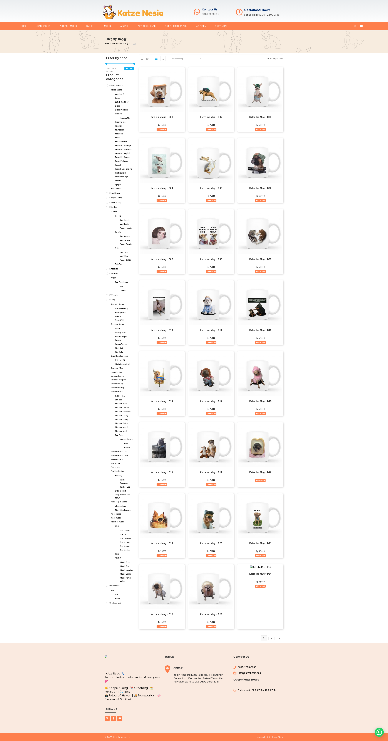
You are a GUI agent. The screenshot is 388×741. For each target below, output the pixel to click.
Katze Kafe (113, 269)
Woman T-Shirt (125, 260)
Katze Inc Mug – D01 (162, 117)
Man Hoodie (124, 224)
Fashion (114, 211)
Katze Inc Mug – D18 (260, 472)
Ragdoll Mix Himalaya (123, 169)
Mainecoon (119, 130)
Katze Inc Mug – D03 (260, 117)
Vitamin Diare (125, 566)
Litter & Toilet (120, 491)
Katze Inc (113, 207)
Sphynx (118, 184)
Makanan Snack (121, 431)
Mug (126, 43)
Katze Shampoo (121, 336)
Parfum (118, 340)
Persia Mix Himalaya (123, 145)
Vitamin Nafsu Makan (125, 579)
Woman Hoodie (126, 228)
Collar (117, 328)
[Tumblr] (113, 718)
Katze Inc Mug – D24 (260, 573)
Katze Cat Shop (115, 202)
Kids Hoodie (124, 220)
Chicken (123, 290)
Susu (117, 554)
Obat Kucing (115, 463)
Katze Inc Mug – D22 (162, 614)
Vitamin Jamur (125, 574)
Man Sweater (125, 240)
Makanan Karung (117, 387)
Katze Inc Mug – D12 (260, 330)
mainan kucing (116, 372)
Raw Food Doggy (122, 282)
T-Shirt (117, 248)
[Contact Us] (197, 11)
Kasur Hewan (114, 193)
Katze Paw (113, 273)
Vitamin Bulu (125, 562)
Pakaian (118, 316)
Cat (116, 594)
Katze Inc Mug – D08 (211, 259)
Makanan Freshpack (118, 380)
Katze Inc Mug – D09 (260, 259)
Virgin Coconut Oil (122, 364)
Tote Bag (118, 264)
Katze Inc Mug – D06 (260, 188)
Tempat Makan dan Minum (122, 496)
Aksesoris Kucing (117, 304)
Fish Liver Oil (120, 360)
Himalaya (118, 114)
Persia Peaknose (121, 161)
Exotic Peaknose (121, 110)
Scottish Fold (120, 173)
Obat (117, 526)
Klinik (89, 26)
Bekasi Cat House (116, 85)
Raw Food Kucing (127, 439)
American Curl (120, 94)
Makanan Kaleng (117, 384)
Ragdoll (118, 165)
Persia (117, 137)
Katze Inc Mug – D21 (260, 543)
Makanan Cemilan (117, 376)
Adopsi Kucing (68, 26)
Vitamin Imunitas (126, 570)
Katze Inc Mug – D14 (211, 401)
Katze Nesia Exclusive (119, 356)
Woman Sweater (126, 244)
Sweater (118, 232)
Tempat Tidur (120, 320)
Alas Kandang (120, 506)
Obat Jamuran (125, 538)
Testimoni (221, 26)
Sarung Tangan (121, 344)
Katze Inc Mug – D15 (260, 401)
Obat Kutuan (125, 542)
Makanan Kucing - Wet (119, 455)
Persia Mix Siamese (122, 157)
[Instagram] (355, 26)
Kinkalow (118, 126)
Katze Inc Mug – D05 (211, 188)
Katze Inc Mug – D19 (162, 543)
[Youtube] (361, 26)
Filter (129, 68)
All (281, 58)
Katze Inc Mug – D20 (211, 543)
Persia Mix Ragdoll (122, 153)
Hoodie (118, 216)
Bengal (117, 98)
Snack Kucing (116, 518)
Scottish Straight (121, 177)
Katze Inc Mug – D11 (211, 330)
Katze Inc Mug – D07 (162, 259)
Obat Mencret (125, 546)
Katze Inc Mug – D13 (162, 401)
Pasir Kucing (115, 467)
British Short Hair (122, 102)
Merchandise (117, 43)
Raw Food (119, 435)
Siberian (118, 180)
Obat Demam (125, 530)
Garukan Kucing (121, 308)
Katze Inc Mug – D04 (162, 188)
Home (23, 26)
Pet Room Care (146, 26)
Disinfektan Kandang (123, 510)
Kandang (118, 475)
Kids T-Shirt (124, 252)
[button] (379, 732)
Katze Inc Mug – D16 (162, 472)
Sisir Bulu (119, 352)
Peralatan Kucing (117, 471)
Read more (260, 480)
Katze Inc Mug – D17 (211, 472)
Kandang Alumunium (124, 481)
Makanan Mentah (121, 427)
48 (277, 58)
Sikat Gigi (119, 348)
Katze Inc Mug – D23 (211, 614)
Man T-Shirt (124, 256)
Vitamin (118, 558)
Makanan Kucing (117, 391)
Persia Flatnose (121, 141)
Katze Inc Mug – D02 (211, 117)
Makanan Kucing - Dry (119, 451)
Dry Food (118, 400)
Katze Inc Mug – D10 (162, 330)
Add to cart (162, 129)
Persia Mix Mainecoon (123, 149)
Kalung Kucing (121, 312)
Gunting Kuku (120, 332)
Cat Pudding (120, 396)
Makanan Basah (121, 404)
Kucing (107, 26)
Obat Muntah (125, 550)
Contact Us (209, 9)
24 (274, 58)
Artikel (201, 26)
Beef (121, 286)
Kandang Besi (125, 487)
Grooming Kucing (117, 324)
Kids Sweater (125, 236)
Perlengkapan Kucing (119, 502)
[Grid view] (156, 58)
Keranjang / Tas (117, 368)
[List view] (163, 58)
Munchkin (119, 134)
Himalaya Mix (125, 118)
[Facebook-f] (349, 26)
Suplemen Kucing (117, 522)
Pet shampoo (116, 514)
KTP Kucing (114, 295)
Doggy (113, 278)
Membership (43, 26)
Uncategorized (115, 603)
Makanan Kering (121, 423)
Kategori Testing (115, 198)
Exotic (117, 106)
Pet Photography (176, 26)
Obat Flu (123, 534)
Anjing (124, 26)
